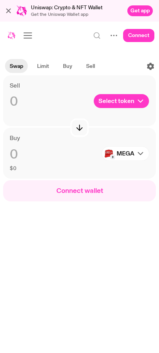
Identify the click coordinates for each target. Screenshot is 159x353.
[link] (140, 10)
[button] (8, 11)
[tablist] (52, 66)
